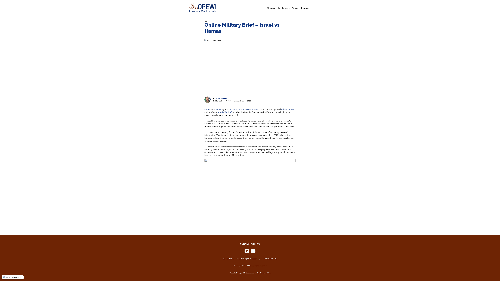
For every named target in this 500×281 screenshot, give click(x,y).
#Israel (207, 109)
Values (295, 8)
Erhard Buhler (222, 98)
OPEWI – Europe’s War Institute (243, 109)
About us (271, 8)
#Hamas (217, 109)
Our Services (284, 8)
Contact (305, 8)
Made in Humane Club (14, 277)
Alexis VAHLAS (225, 112)
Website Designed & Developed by (250, 273)
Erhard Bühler (287, 109)
